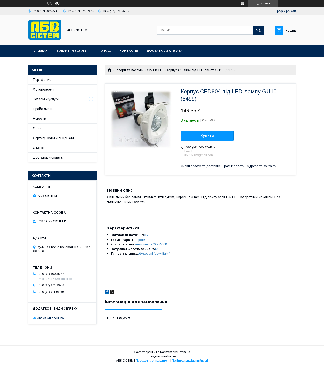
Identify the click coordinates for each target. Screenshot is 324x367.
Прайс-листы (43, 109)
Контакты (129, 50)
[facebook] (107, 292)
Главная (40, 50)
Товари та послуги (129, 70)
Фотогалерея (43, 89)
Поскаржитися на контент (153, 360)
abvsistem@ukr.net (50, 317)
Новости (39, 118)
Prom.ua (184, 352)
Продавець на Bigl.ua (162, 356)
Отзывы (39, 148)
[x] (112, 292)
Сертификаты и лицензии (53, 138)
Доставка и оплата (164, 50)
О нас (106, 50)
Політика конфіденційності (190, 360)
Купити (207, 136)
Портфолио (42, 80)
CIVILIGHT (155, 70)
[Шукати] (258, 30)
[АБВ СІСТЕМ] (44, 38)
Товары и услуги (71, 50)
